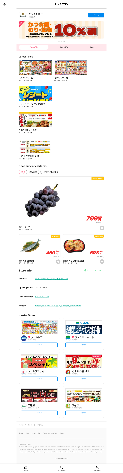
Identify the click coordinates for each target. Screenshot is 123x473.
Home (26, 470)
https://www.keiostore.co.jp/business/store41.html (58, 305)
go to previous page (5, 4)
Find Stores (61, 470)
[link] (23, 15)
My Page (97, 470)
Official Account (94, 270)
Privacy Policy (36, 433)
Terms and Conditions (50, 433)
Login (62, 433)
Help (27, 433)
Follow (96, 15)
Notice (21, 433)
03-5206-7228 (42, 296)
